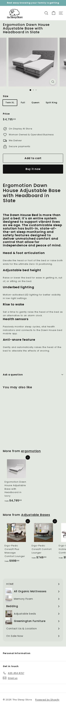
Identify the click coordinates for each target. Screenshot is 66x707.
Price (6, 113)
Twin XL (9, 102)
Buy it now (33, 169)
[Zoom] (53, 82)
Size (5, 96)
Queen (35, 102)
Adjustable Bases (35, 515)
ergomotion (31, 451)
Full (23, 102)
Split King (51, 102)
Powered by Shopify (47, 699)
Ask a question (13, 374)
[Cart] (54, 13)
